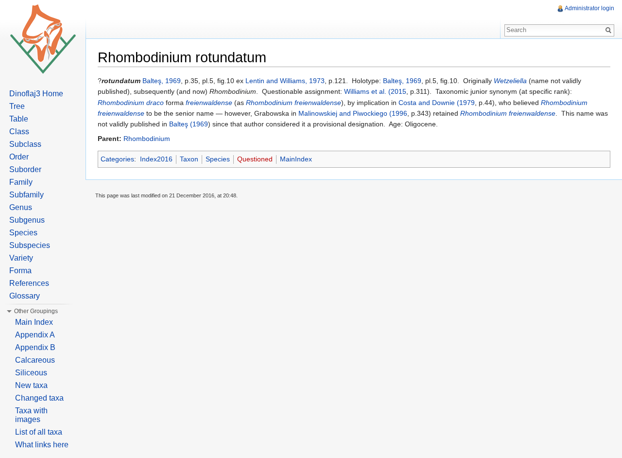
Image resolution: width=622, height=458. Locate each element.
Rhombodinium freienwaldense (293, 102)
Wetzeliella (510, 81)
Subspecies (29, 245)
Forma (20, 270)
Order (19, 157)
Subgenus (27, 220)
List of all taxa (38, 432)
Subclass (25, 144)
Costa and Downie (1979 (436, 102)
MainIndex (296, 159)
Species (218, 159)
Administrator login (589, 8)
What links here (42, 444)
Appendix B (35, 347)
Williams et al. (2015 (375, 91)
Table (18, 119)
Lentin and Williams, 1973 (285, 81)
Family (21, 182)
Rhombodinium (146, 138)
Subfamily (26, 195)
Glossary (24, 296)
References (29, 283)
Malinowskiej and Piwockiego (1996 (352, 113)
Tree (17, 106)
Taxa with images (31, 414)
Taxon (189, 159)
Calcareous (35, 360)
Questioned (255, 159)
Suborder (25, 169)
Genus (20, 207)
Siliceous (31, 373)
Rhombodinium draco (131, 102)
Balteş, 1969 (161, 81)
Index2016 (156, 159)
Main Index (34, 322)
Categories (117, 159)
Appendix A (35, 335)
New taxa (31, 385)
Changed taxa (39, 398)
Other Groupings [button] (36, 311)
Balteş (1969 (188, 124)
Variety (21, 258)
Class (19, 131)
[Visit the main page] (43, 39)
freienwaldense (209, 102)
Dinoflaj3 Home (36, 93)
